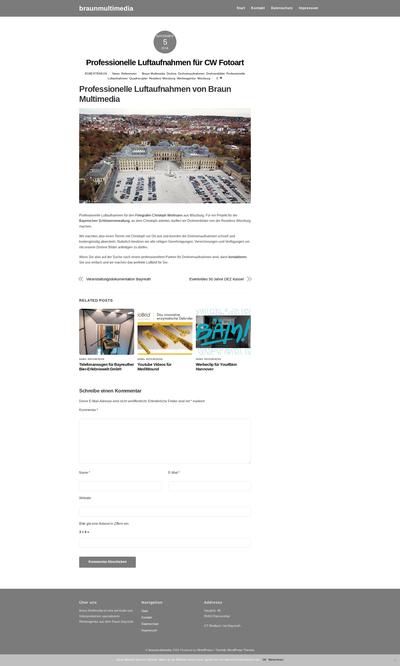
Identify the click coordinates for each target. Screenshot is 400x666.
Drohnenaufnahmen (191, 73)
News (116, 73)
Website (85, 498)
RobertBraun (96, 73)
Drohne (171, 73)
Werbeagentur (186, 78)
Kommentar (88, 410)
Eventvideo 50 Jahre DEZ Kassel (216, 279)
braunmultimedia (160, 650)
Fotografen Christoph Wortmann (158, 215)
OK (264, 659)
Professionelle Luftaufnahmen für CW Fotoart (165, 62)
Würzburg (203, 78)
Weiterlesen (276, 659)
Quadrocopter (138, 78)
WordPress (204, 650)
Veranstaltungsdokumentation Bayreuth (118, 279)
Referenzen (129, 73)
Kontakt (258, 8)
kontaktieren (238, 257)
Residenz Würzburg (162, 78)
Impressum (308, 8)
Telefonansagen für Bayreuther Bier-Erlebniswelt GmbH (106, 366)
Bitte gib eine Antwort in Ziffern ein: (104, 523)
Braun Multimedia (153, 73)
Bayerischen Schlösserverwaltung (104, 220)
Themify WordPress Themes (235, 650)
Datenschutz (282, 8)
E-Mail (174, 472)
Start (241, 8)
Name (84, 472)
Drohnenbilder (215, 73)
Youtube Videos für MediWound (154, 366)
